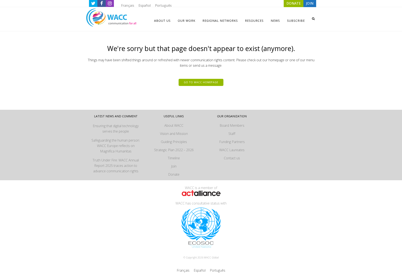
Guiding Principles (174, 141)
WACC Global (211, 257)
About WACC (173, 125)
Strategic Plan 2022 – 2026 (174, 150)
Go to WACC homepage (201, 82)
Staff (231, 133)
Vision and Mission (174, 133)
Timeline (174, 158)
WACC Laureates (232, 150)
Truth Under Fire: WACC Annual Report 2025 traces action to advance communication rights (116, 165)
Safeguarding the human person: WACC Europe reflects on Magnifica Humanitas (115, 145)
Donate (173, 174)
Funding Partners (232, 141)
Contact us (232, 158)
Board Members (232, 125)
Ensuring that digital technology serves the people (116, 129)
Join (174, 166)
